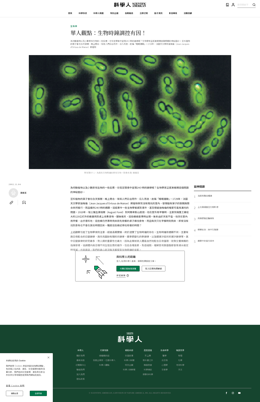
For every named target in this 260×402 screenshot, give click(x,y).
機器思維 (148, 364)
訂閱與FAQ (81, 364)
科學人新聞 (129, 360)
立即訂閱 (144, 13)
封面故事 (129, 355)
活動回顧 (188, 13)
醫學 (164, 355)
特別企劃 (114, 13)
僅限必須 (14, 393)
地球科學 (180, 364)
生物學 (73, 26)
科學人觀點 (104, 364)
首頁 (70, 13)
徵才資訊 (158, 13)
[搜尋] (254, 5)
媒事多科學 (148, 374)
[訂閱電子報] (227, 5)
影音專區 (173, 13)
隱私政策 (81, 378)
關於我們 (81, 355)
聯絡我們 (81, 369)
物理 (180, 355)
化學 (180, 360)
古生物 (165, 360)
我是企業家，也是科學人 (104, 360)
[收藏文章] (24, 202)
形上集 (148, 355)
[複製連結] (11, 202)
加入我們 (81, 374)
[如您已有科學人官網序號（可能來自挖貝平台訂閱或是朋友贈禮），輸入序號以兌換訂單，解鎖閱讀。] (127, 275)
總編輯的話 (104, 355)
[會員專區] (233, 5)
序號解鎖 (121, 275)
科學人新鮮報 (129, 369)
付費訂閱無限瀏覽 (128, 268)
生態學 (165, 369)
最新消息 (81, 360)
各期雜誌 (129, 13)
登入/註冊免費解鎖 (153, 268)
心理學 (165, 364)
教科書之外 (148, 360)
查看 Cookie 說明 (15, 385)
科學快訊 (83, 13)
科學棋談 (148, 369)
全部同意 (38, 393)
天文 (180, 369)
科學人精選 (98, 13)
